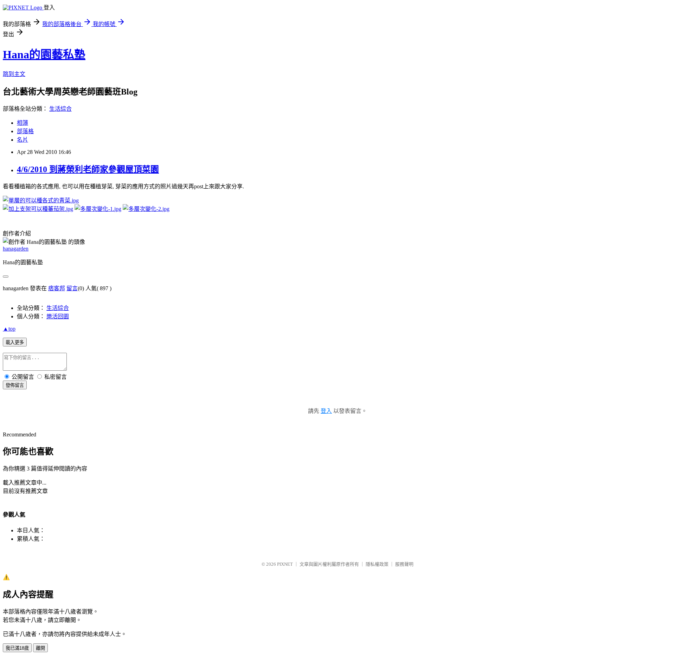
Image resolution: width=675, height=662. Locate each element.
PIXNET (285, 564)
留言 (72, 288)
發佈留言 (15, 385)
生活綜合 (60, 109)
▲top (9, 329)
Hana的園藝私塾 (44, 54)
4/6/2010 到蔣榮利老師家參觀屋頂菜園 (88, 169)
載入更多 (15, 342)
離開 (40, 648)
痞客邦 (56, 288)
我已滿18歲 (17, 648)
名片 (22, 140)
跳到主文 (14, 74)
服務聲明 (404, 564)
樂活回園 (57, 316)
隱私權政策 (377, 564)
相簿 (22, 123)
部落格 (25, 131)
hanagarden (15, 249)
